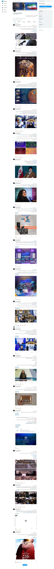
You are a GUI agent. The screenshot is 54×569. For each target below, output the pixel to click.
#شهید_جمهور (34, 455)
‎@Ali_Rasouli (17, 427)
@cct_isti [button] (29, 417)
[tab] (15, 22)
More (40, 27)
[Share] (36, 47)
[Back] (13, 1)
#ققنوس (35, 83)
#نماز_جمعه (35, 32)
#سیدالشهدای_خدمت (33, 454)
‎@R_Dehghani (17, 164)
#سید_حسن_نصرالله (33, 31)
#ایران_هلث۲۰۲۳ (30, 511)
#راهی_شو (32, 53)
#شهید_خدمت (34, 456)
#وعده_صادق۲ (34, 30)
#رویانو (17, 487)
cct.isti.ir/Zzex (18, 424)
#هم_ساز (28, 333)
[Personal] (36, 16)
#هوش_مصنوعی (22, 134)
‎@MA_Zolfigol (17, 367)
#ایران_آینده (20, 306)
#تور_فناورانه (30, 208)
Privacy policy (40, 29)
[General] (36, 15)
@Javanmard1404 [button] (17, 25)
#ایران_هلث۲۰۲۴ (28, 512)
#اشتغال (35, 55)
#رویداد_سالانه (34, 135)
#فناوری (35, 244)
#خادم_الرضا (34, 457)
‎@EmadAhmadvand (17, 308)
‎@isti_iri (16, 114)
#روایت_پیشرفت (31, 242)
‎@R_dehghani (17, 490)
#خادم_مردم (34, 458)
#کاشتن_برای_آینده (34, 161)
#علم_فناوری (33, 186)
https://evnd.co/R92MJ (29, 423)
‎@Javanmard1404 (18, 425)
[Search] (36, 1)
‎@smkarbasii (17, 247)
